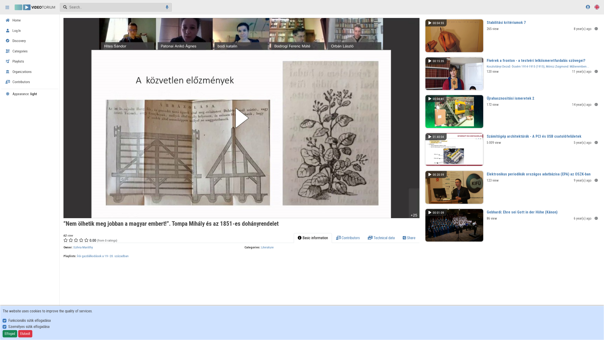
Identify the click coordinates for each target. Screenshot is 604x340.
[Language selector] (597, 6)
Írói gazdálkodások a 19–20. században (103, 256)
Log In (16, 31)
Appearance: (24, 94)
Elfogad (10, 334)
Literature (267, 247)
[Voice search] (167, 7)
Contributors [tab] (350, 238)
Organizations (22, 72)
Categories (20, 51)
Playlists (18, 61)
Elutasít (25, 334)
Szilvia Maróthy (83, 247)
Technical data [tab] (384, 238)
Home (16, 20)
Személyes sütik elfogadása (29, 326)
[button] (241, 118)
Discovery (19, 41)
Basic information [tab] (315, 238)
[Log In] (588, 6)
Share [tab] (410, 238)
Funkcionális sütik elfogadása (29, 320)
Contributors (21, 82)
